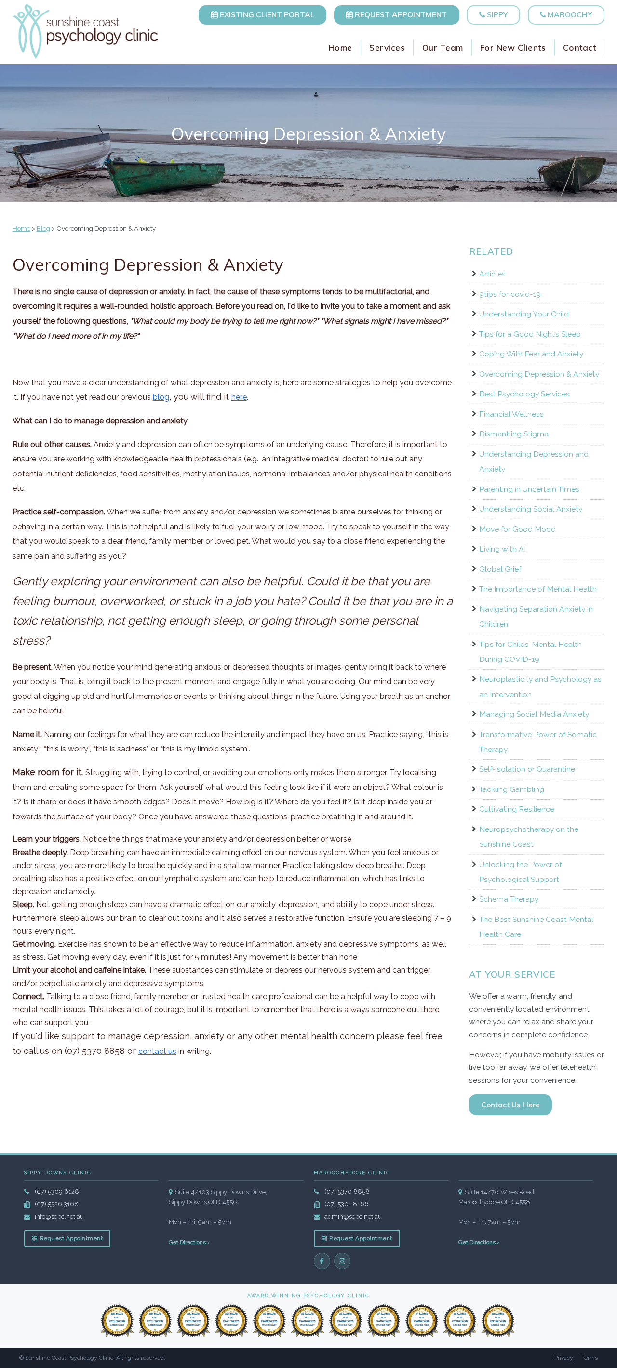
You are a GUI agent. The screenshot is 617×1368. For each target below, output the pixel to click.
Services (387, 47)
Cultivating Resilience (516, 809)
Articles (492, 273)
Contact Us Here (510, 1104)
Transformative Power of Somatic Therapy (538, 742)
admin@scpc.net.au (353, 1216)
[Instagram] (342, 1261)
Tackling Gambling (511, 789)
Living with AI (502, 548)
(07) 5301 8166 (346, 1204)
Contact (579, 47)
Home (340, 47)
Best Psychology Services (524, 393)
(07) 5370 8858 (347, 1191)
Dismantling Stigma (514, 433)
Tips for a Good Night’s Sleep (530, 334)
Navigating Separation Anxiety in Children (536, 617)
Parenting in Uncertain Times (529, 489)
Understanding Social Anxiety (530, 508)
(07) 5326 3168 (57, 1204)
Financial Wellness (511, 414)
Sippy (496, 14)
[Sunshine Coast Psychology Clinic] (86, 31)
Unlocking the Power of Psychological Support (520, 872)
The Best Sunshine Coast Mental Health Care (536, 927)
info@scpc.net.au (59, 1216)
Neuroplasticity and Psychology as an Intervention (540, 686)
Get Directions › (189, 1242)
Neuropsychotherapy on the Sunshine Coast (528, 837)
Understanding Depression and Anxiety (534, 461)
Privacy (563, 1358)
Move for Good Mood (517, 529)
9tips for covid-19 (510, 294)
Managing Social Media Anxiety (534, 714)
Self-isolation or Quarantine (527, 769)
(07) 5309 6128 (57, 1191)
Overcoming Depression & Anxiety (539, 374)
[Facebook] (322, 1261)
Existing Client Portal (266, 14)
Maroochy (569, 14)
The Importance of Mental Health (538, 588)
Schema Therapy (508, 899)
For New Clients (513, 47)
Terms (589, 1358)
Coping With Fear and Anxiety (531, 353)
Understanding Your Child (524, 313)
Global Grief (500, 569)
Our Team (442, 47)
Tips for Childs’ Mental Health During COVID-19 (530, 652)
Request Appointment (400, 14)
